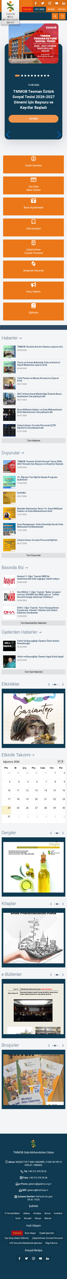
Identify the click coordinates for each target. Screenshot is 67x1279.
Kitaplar (9, 903)
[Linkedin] (63, 3)
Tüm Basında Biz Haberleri (33, 623)
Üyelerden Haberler (20, 632)
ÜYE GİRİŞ (39, 9)
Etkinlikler (11, 684)
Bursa (47, 1213)
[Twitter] (42, 3)
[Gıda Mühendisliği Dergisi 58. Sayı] (33, 867)
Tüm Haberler (33, 440)
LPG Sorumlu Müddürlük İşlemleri (26, 1243)
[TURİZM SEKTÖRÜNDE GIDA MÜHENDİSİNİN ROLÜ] (33, 937)
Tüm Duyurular (33, 555)
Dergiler (9, 832)
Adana (26, 1213)
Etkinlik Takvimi (16, 754)
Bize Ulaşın (30, 1233)
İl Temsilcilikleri (12, 1213)
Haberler (10, 338)
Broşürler (10, 1045)
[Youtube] (56, 3)
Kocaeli (27, 1218)
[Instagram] (49, 3)
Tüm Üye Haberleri (33, 672)
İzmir (18, 1218)
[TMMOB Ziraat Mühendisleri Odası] (33, 1143)
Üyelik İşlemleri (46, 1233)
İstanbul (58, 1213)
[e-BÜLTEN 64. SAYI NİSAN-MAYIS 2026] (33, 1008)
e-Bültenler (12, 974)
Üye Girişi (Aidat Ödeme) (17, 1238)
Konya (38, 1218)
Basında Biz (13, 567)
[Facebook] (35, 3)
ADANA (51, 9)
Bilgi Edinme (52, 1243)
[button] (59, 134)
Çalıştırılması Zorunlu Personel (47, 1238)
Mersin (48, 1218)
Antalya (37, 1213)
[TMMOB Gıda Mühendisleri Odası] (10, 12)
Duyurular (11, 452)
